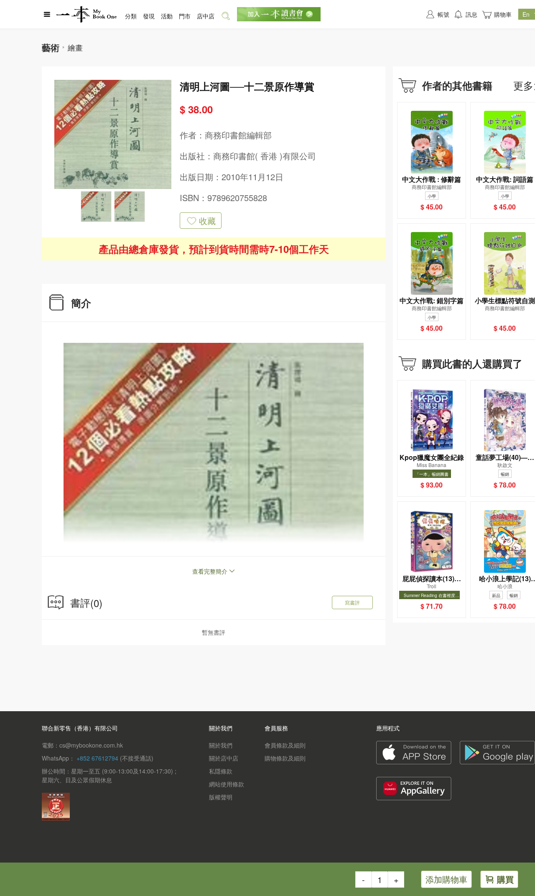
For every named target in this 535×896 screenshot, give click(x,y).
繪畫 (75, 47)
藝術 (50, 47)
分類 (131, 16)
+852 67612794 (97, 758)
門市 (185, 16)
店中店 (205, 16)
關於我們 (220, 745)
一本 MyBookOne (86, 14)
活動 (167, 16)
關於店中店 (223, 758)
